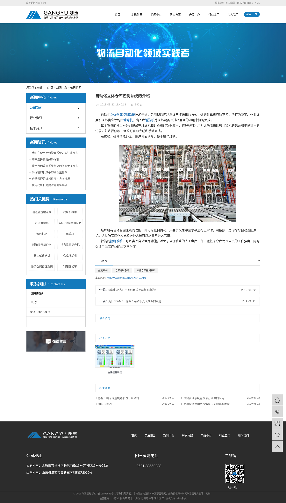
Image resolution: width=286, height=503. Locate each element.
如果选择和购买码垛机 (45, 159)
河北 (130, 498)
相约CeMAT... (106, 404)
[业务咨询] (277, 400)
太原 (114, 498)
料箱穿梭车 (70, 266)
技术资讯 (36, 128)
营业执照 (121, 493)
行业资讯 (36, 118)
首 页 (50, 87)
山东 (119, 498)
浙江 (161, 498)
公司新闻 (75, 87)
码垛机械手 (70, 212)
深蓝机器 (41, 233)
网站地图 (242, 3)
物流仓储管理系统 (42, 266)
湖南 (145, 498)
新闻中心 (156, 14)
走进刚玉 (136, 14)
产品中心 (194, 14)
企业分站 (230, 3)
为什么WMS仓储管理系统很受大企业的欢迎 (134, 301)
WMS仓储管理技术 (70, 223)
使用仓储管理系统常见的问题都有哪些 (55, 165)
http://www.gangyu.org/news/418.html (126, 278)
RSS (250, 3)
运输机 (70, 233)
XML (257, 3)
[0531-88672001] (277, 411)
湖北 (140, 498)
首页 (117, 14)
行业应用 (213, 14)
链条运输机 (42, 223)
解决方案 (175, 14)
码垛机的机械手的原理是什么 (49, 172)
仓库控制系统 (122, 270)
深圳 (156, 498)
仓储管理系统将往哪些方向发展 (51, 178)
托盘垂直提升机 (70, 244)
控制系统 (103, 270)
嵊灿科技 (182, 498)
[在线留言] (277, 434)
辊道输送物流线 (41, 212)
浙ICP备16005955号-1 (104, 493)
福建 (151, 498)
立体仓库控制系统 (146, 270)
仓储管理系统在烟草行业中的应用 (203, 398)
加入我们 (233, 14)
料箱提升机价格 (41, 244)
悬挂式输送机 (42, 255)
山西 (124, 498)
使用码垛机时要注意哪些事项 (49, 185)
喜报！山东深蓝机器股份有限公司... (119, 398)
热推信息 (219, 3)
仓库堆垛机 (70, 255)
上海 (135, 498)
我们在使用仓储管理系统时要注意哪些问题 (57, 152)
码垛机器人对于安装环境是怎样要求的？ (132, 289)
